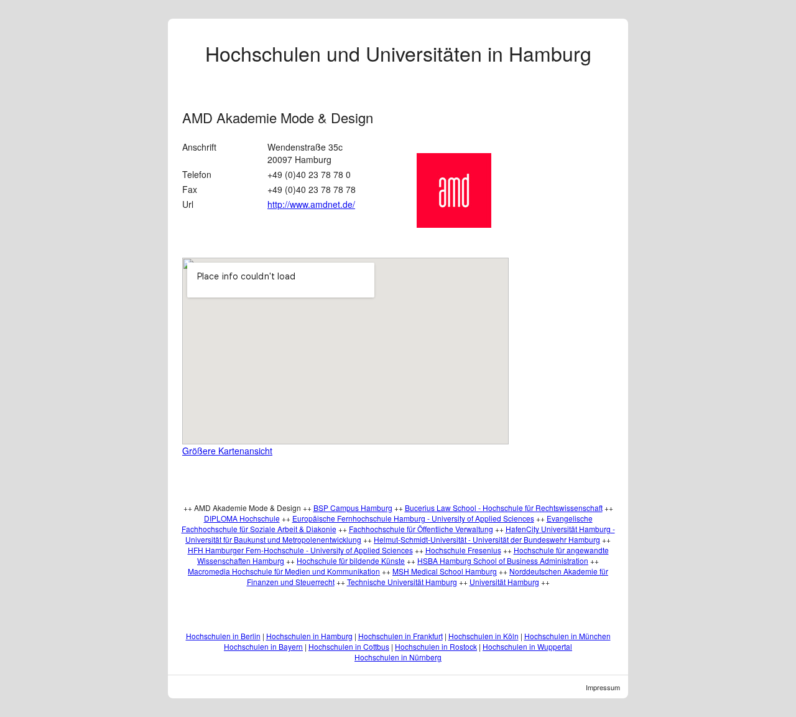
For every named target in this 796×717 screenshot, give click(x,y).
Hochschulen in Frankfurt (400, 635)
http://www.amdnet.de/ (311, 204)
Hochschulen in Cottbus (348, 646)
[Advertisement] (577, 278)
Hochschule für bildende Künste (351, 560)
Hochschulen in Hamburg (309, 635)
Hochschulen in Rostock (436, 646)
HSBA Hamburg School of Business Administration (502, 560)
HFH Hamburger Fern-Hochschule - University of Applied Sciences (300, 550)
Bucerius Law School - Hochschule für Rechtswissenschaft (504, 507)
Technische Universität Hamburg (402, 581)
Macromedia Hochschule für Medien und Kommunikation (284, 571)
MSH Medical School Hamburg (444, 571)
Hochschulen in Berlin (223, 635)
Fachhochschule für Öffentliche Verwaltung (421, 528)
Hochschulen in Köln (483, 635)
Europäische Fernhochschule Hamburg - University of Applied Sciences (413, 518)
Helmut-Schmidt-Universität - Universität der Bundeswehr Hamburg (487, 539)
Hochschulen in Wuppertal (527, 646)
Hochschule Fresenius (463, 550)
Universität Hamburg (504, 581)
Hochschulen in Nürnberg (398, 657)
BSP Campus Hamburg (352, 507)
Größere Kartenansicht (227, 450)
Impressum (603, 687)
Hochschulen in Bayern (263, 646)
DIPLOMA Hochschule (242, 518)
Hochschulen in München (567, 635)
